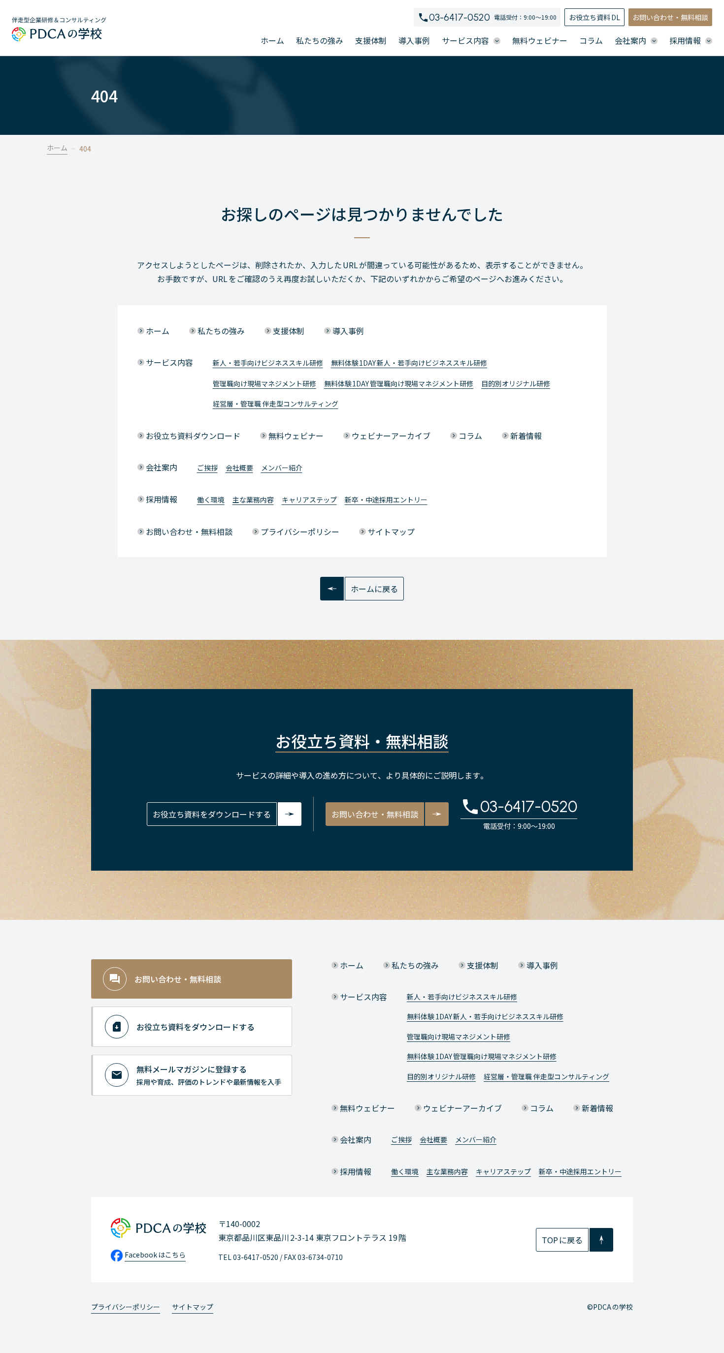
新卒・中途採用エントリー (386, 499)
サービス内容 (169, 362)
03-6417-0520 (459, 17)
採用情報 (161, 499)
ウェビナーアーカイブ (391, 435)
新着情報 (526, 435)
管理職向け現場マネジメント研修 (264, 383)
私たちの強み (319, 40)
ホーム (272, 40)
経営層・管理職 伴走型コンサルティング (275, 404)
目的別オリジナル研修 (515, 383)
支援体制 (371, 40)
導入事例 (414, 40)
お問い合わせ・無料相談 (670, 17)
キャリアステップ (309, 499)
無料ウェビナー (539, 40)
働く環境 (211, 499)
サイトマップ (391, 531)
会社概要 (239, 467)
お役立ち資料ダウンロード (193, 435)
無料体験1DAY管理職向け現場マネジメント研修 (399, 383)
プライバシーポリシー (300, 531)
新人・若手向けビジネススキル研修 (268, 363)
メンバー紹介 (281, 467)
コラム (591, 40)
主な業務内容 (253, 499)
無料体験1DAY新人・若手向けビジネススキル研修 (409, 363)
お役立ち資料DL (594, 17)
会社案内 (161, 467)
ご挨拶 (207, 467)
